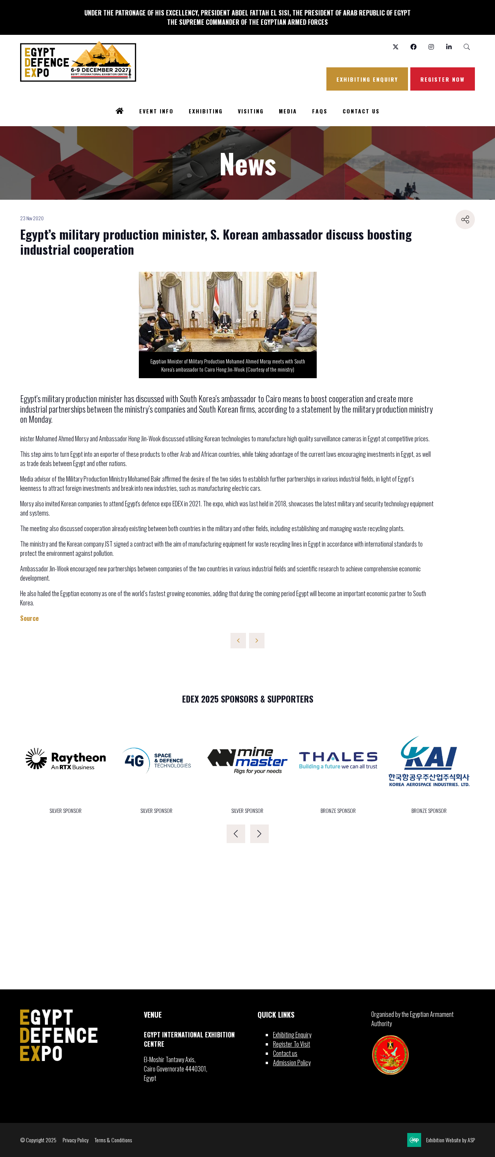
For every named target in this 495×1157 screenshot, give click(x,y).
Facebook (413, 47)
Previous (236, 833)
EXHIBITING (206, 111)
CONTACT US (361, 111)
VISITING (251, 111)
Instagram (431, 47)
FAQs (320, 111)
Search (466, 47)
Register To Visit (291, 1044)
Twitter (395, 47)
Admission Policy (292, 1062)
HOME (120, 111)
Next (259, 833)
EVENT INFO (156, 111)
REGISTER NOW (442, 79)
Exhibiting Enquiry (292, 1034)
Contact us (285, 1053)
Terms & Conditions (113, 1140)
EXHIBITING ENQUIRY (367, 79)
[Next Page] (257, 640)
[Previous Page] (238, 640)
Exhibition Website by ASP (450, 1140)
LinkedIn (448, 47)
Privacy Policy (76, 1140)
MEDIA (288, 111)
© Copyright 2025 (38, 1140)
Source (29, 618)
